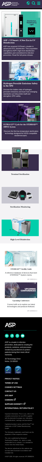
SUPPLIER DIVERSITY (14, 404)
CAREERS (9, 400)
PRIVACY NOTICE (12, 379)
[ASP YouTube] (23, 336)
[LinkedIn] (7, 336)
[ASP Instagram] (17, 336)
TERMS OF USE (11, 383)
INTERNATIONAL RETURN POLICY (19, 408)
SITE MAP (9, 395)
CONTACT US (10, 391)
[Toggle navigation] (38, 3)
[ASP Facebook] (12, 336)
